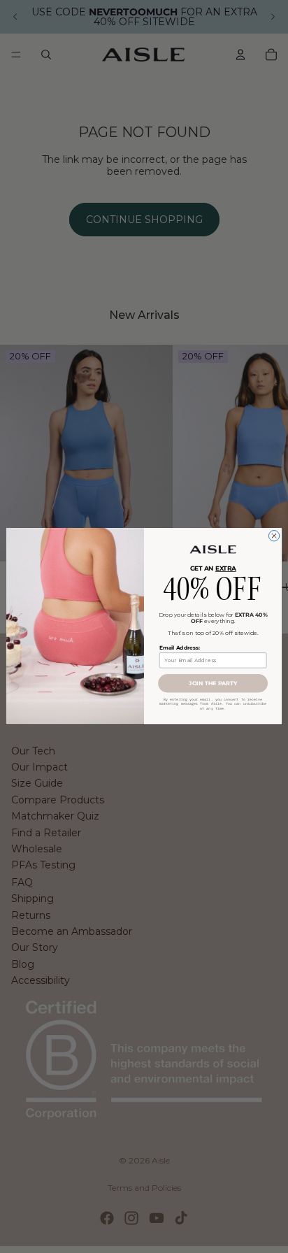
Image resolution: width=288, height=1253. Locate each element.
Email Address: (179, 648)
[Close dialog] (273, 536)
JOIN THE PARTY (212, 683)
